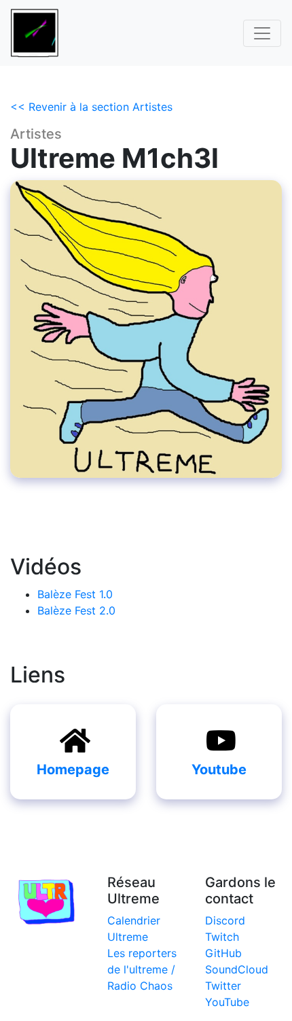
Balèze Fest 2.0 (76, 610)
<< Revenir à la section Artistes (91, 107)
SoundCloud (236, 969)
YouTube (227, 1002)
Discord (225, 920)
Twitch (222, 937)
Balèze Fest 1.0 (75, 594)
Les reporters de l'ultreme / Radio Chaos (142, 969)
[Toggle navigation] (262, 33)
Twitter (223, 985)
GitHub (223, 953)
